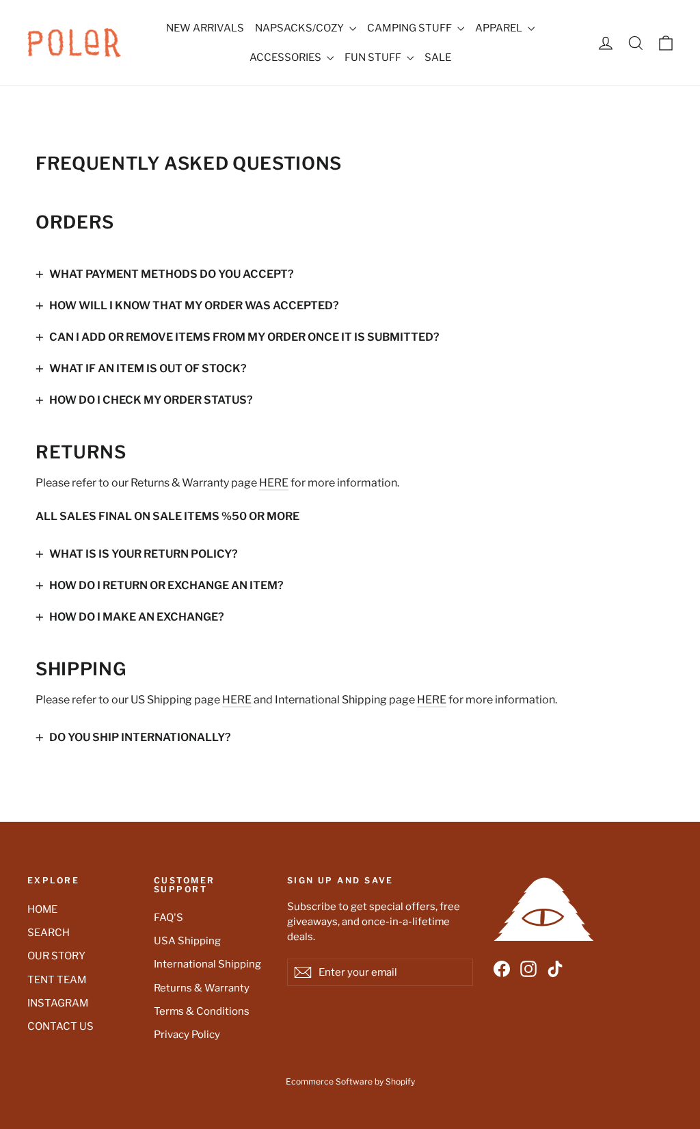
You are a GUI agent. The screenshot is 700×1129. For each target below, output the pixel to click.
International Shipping (207, 964)
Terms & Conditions (202, 1011)
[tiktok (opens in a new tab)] (555, 968)
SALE (438, 57)
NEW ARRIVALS (205, 28)
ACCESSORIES (286, 57)
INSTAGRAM (57, 1003)
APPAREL (499, 28)
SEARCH (48, 932)
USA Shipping (187, 941)
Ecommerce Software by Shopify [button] (350, 1081)
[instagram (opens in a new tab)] (528, 968)
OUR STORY (56, 956)
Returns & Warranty (202, 988)
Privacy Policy (187, 1034)
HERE (273, 482)
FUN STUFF (374, 57)
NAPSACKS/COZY (300, 28)
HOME (42, 909)
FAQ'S (168, 917)
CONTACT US (60, 1026)
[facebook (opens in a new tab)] (502, 968)
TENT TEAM (56, 980)
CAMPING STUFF (410, 28)
